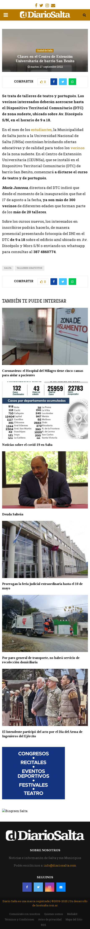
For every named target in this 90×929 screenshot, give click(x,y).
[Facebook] (27, 887)
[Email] (61, 887)
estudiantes (41, 129)
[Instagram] (49, 887)
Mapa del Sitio (74, 919)
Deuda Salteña (12, 514)
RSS (43, 924)
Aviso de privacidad (50, 919)
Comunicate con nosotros (24, 914)
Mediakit (72, 914)
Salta (8, 268)
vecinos (78, 147)
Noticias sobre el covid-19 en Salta (27, 444)
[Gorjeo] (38, 887)
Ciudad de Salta (45, 50)
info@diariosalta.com (60, 865)
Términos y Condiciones (19, 919)
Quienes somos (53, 914)
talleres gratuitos (29, 268)
